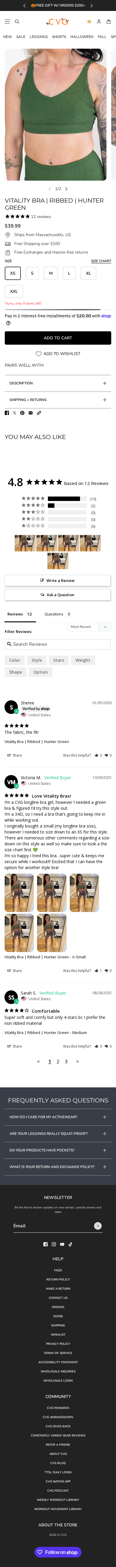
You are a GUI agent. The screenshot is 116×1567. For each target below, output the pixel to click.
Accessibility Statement (58, 1362)
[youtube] (62, 1244)
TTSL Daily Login (58, 1472)
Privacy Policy (58, 1344)
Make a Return (58, 1289)
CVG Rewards (58, 1408)
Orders (58, 1307)
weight (83, 660)
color (14, 660)
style (37, 660)
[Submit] (98, 1226)
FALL (102, 36)
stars (58, 660)
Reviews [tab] (15, 614)
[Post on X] (14, 413)
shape (15, 672)
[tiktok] (70, 1244)
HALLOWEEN (81, 36)
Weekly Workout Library (58, 1500)
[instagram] (54, 1244)
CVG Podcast (58, 1491)
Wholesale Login (58, 1381)
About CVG (58, 1454)
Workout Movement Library (58, 1509)
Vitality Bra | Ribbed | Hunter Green (36, 741)
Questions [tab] (54, 614)
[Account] (98, 21)
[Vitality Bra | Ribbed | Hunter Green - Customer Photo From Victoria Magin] (25, 543)
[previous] (24, 5)
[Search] (17, 21)
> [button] (77, 1061)
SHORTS (59, 36)
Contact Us (58, 1298)
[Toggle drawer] (7, 21)
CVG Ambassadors (58, 1417)
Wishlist (58, 1335)
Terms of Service (58, 1353)
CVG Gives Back (58, 1426)
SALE (20, 36)
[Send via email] (30, 413)
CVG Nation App (58, 1481)
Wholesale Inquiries (58, 1371)
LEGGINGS (39, 36)
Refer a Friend (58, 1445)
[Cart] (108, 21)
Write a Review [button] (60, 580)
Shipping (58, 1325)
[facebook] (45, 1244)
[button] (39, 413)
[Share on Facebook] (7, 413)
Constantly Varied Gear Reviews (58, 1436)
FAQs (58, 1270)
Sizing (58, 1316)
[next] (91, 5)
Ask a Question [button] (60, 594)
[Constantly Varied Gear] (58, 22)
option (40, 672)
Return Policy (58, 1280)
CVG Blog (58, 1463)
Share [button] (17, 755)
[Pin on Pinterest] (22, 413)
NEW (7, 36)
